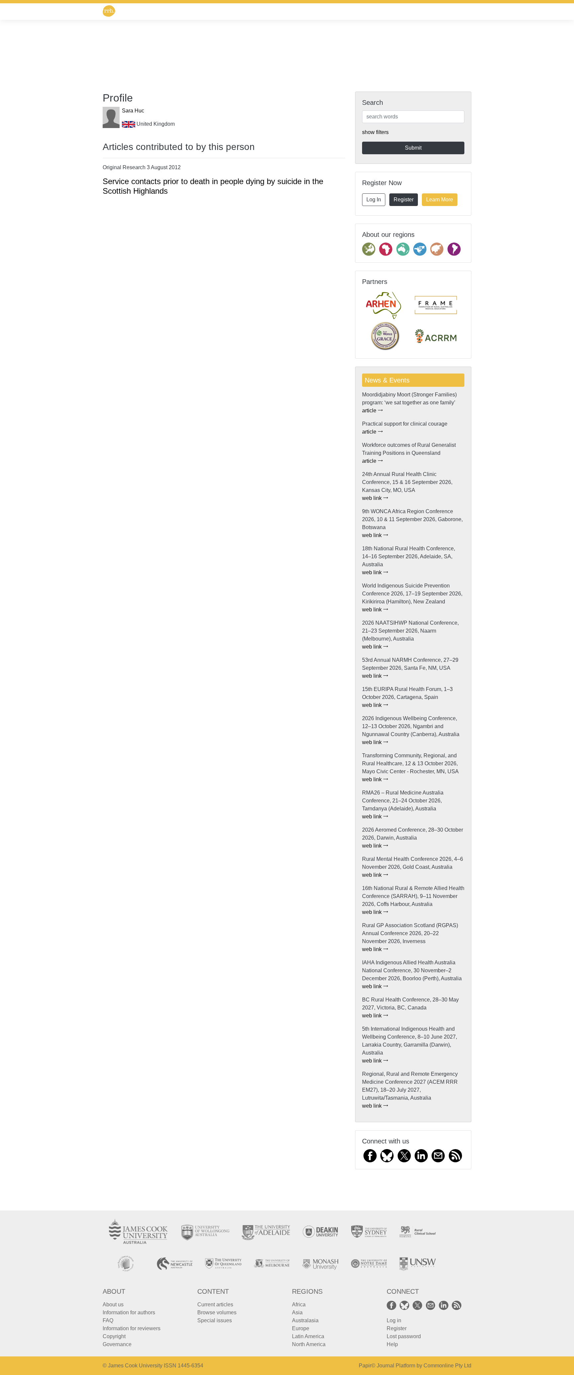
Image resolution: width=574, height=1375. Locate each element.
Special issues (214, 1320)
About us (113, 1304)
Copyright (114, 1336)
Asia (297, 1312)
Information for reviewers (131, 1328)
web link (372, 498)
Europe (300, 1328)
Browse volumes (217, 1312)
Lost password (404, 1336)
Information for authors (129, 1312)
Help (392, 1344)
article (370, 410)
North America (309, 1344)
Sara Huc (133, 110)
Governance (117, 1344)
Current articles (215, 1304)
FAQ (108, 1320)
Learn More (439, 199)
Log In (373, 199)
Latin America (308, 1336)
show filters (375, 132)
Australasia (305, 1320)
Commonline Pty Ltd (447, 1365)
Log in (394, 1320)
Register (404, 199)
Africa (299, 1304)
